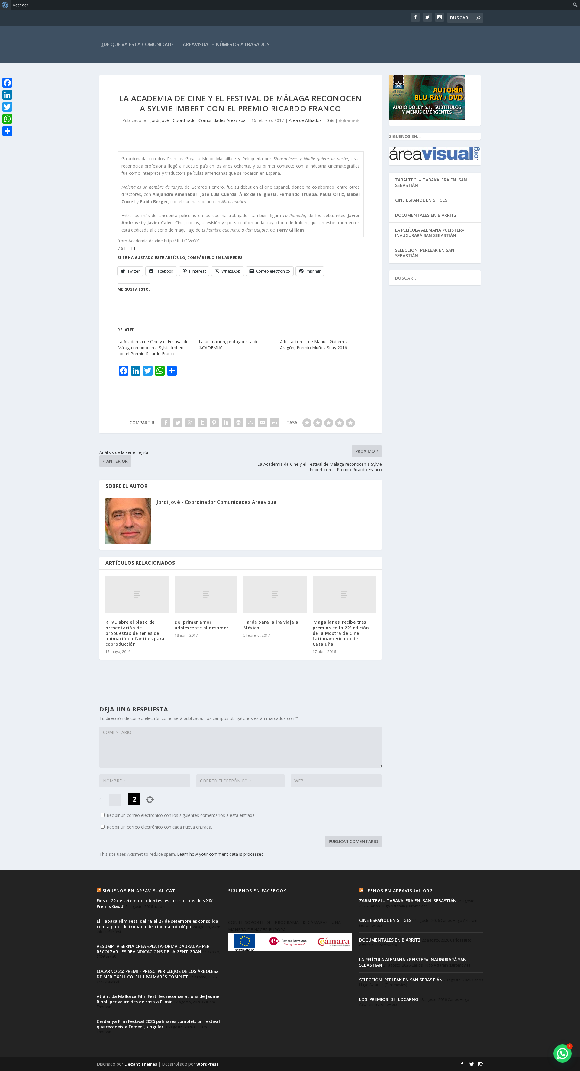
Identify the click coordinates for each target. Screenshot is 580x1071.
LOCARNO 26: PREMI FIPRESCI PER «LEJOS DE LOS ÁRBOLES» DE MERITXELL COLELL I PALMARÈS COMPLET (157, 974)
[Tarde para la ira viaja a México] (275, 594)
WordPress (207, 1064)
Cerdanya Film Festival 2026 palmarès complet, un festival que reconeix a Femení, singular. (158, 1024)
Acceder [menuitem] (20, 4)
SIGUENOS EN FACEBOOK (257, 891)
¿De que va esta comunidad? (137, 44)
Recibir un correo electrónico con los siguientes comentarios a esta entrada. (181, 815)
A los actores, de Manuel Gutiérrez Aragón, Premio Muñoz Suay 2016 (314, 344)
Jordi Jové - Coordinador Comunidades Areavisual (198, 120)
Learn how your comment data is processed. (221, 854)
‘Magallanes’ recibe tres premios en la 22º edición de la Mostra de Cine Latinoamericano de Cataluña (341, 633)
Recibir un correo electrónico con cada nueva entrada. (159, 827)
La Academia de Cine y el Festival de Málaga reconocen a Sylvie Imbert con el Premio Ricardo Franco (153, 347)
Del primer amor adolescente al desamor (202, 624)
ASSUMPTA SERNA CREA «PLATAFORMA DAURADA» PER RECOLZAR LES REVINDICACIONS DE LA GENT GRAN (153, 948)
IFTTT (130, 248)
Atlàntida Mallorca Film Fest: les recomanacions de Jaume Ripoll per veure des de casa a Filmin (158, 999)
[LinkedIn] (7, 95)
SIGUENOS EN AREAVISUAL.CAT (139, 891)
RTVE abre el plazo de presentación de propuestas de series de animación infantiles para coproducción (135, 633)
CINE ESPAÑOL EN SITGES (421, 200)
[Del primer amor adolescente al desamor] (206, 594)
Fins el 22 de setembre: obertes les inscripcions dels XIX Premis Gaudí (155, 903)
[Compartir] (7, 131)
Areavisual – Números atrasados (226, 44)
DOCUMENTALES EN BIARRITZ (426, 215)
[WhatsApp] (7, 119)
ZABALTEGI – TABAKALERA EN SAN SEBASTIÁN (431, 182)
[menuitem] (5, 5)
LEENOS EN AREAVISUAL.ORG (399, 891)
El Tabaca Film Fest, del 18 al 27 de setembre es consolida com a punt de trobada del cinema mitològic (157, 923)
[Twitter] (7, 107)
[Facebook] (7, 83)
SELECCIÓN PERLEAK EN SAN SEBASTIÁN (424, 252)
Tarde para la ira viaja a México (270, 624)
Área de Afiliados (305, 120)
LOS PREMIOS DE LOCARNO (388, 999)
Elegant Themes (140, 1064)
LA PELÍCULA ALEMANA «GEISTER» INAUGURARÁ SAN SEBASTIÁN (429, 232)
